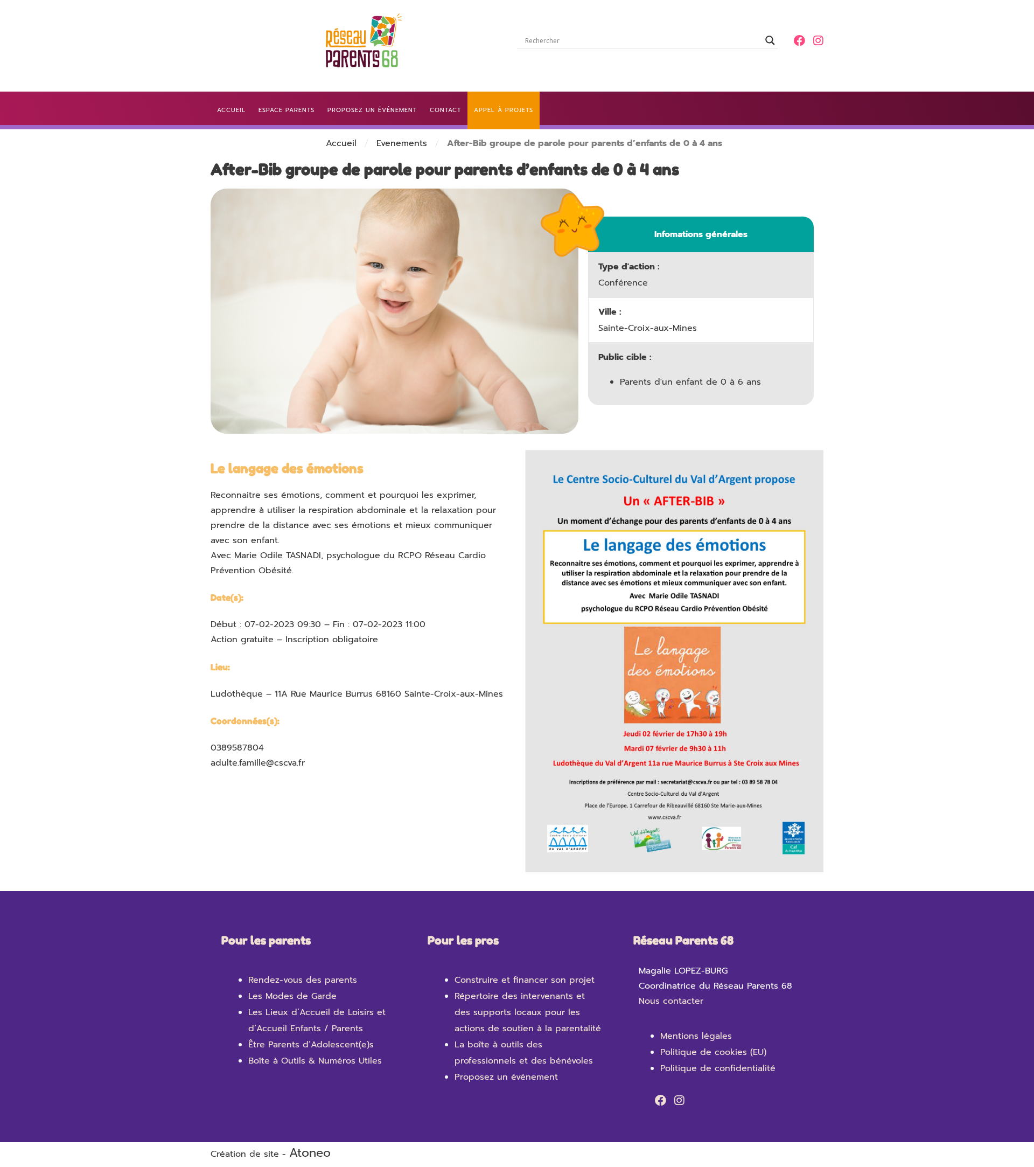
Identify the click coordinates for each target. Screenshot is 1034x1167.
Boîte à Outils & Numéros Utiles (315, 1060)
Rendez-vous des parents (302, 980)
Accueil (341, 143)
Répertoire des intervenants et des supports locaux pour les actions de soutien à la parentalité (528, 1012)
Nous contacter (671, 1001)
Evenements (401, 143)
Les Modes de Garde (292, 996)
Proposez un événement (506, 1077)
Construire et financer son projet (525, 980)
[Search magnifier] (770, 40)
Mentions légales (696, 1036)
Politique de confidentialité (718, 1068)
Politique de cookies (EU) (713, 1052)
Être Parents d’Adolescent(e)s (311, 1044)
